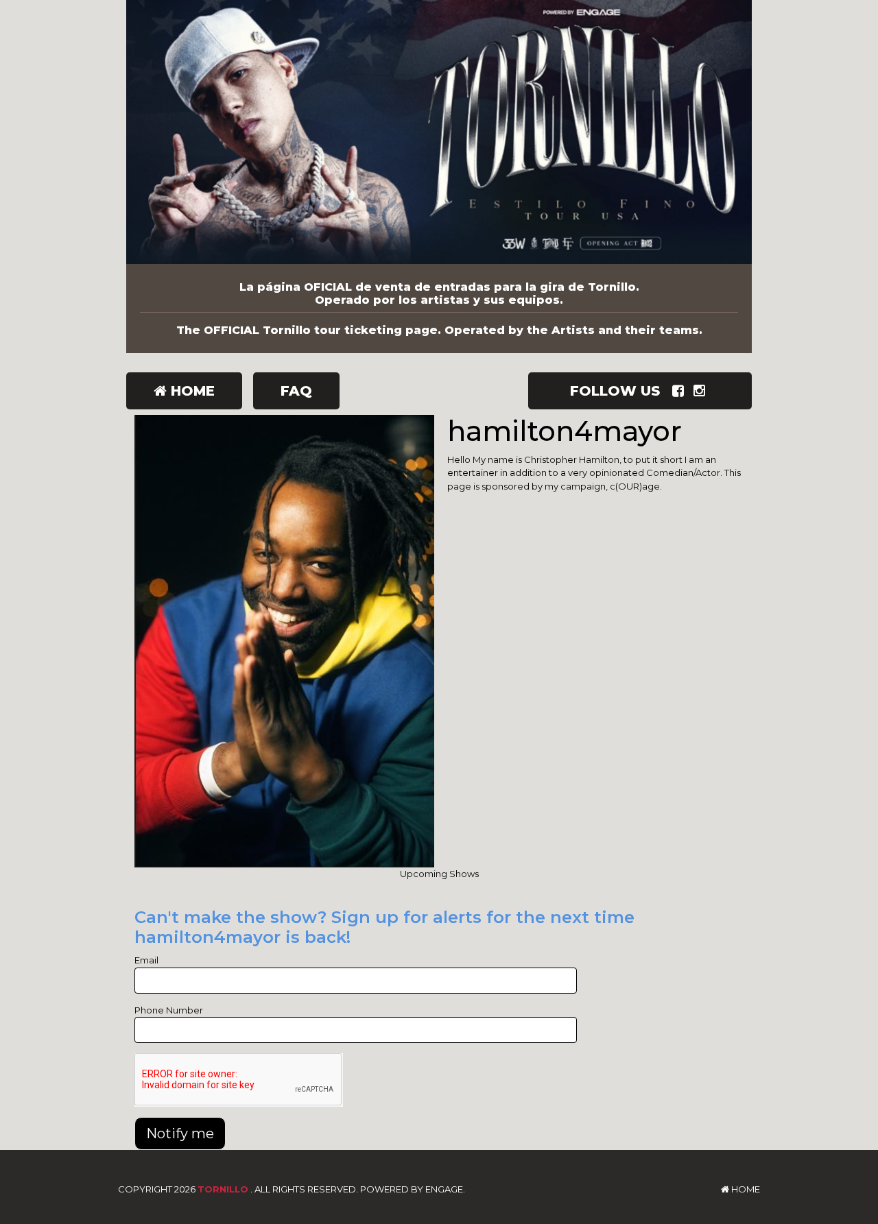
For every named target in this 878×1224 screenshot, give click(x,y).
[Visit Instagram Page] (702, 391)
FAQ (296, 391)
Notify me (180, 1133)
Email (146, 960)
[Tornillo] (439, 132)
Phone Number (168, 1010)
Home (191, 391)
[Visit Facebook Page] (680, 391)
